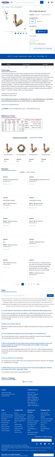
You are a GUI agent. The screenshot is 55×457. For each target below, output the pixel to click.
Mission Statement (18, 426)
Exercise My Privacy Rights (15, 445)
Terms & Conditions (5, 430)
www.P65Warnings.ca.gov (33, 108)
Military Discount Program (33, 432)
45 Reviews (37, 14)
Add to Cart (42, 31)
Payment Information (5, 420)
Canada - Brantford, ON (32, 404)
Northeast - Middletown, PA (33, 399)
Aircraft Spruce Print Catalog (20, 415)
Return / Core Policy (5, 426)
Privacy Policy (26, 446)
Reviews (30, 56)
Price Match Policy (5, 422)
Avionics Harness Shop (45, 415)
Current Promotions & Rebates (47, 418)
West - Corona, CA (31, 392)
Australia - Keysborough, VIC (33, 405)
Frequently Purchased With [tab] (20, 137)
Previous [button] (4, 152)
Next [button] (51, 152)
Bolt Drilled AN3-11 (46, 154)
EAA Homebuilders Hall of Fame (19, 421)
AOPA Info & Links (31, 417)
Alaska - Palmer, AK (31, 402)
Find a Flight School (32, 424)
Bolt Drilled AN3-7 (8, 154)
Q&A (34, 56)
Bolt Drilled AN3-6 (33, 154)
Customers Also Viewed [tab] (36, 137)
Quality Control (4, 424)
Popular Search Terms (32, 434)
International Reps (18, 424)
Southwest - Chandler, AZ (33, 394)
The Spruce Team (18, 432)
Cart (53, 2)
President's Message (18, 428)
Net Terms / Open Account (6, 416)
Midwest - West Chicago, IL (33, 397)
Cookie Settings (24, 445)
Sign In (48, 2)
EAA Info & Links (31, 419)
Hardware (8, 7)
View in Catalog (40, 56)
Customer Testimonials (19, 416)
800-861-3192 (12, 394)
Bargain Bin (43, 416)
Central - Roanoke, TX (32, 395)
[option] (18, 20)
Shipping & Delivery (5, 428)
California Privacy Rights (5, 445)
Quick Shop (8, 161)
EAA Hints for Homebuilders (33, 420)
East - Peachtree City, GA (33, 400)
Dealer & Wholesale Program (7, 415)
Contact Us (3, 413)
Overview (15, 56)
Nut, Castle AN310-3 (21, 154)
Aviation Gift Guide (44, 413)
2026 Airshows (31, 415)
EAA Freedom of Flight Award (20, 418)
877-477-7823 (8, 392)
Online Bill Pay (4, 418)
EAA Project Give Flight (32, 422)
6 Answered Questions (45, 14)
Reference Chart (23, 56)
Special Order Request (45, 428)
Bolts (12, 7)
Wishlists (42, 430)
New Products (43, 426)
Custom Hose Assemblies (46, 420)
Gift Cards (43, 424)
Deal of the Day (44, 422)
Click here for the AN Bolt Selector (10, 104)
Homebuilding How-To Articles (32, 429)
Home (3, 7)
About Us (16, 413)
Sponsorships (17, 430)
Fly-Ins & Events (31, 426)
